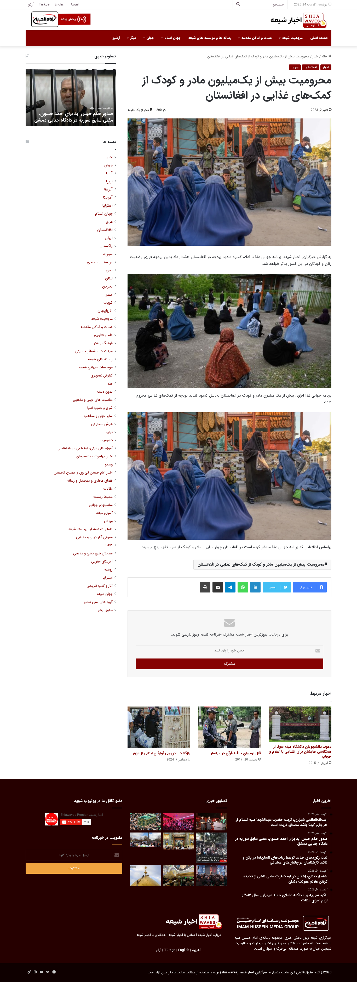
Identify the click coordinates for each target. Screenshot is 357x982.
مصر (109, 294)
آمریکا (108, 197)
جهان (150, 38)
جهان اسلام (172, 38)
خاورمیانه (106, 440)
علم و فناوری (103, 335)
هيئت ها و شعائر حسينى (94, 351)
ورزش (108, 521)
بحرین (107, 286)
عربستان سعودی (100, 262)
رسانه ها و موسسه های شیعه (209, 38)
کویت (108, 303)
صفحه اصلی (319, 38)
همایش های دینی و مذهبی (93, 553)
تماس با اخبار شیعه (182, 935)
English (60, 4)
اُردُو (30, 4)
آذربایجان (105, 311)
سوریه (108, 254)
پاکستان (106, 246)
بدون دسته (105, 391)
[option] (71, 97)
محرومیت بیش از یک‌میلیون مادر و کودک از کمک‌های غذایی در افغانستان (261, 564)
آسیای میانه (104, 513)
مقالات (108, 489)
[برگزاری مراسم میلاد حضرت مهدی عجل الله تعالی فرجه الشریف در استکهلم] (178, 821)
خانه (324, 56)
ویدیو (109, 464)
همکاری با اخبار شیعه (151, 935)
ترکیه (109, 432)
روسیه (108, 569)
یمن (109, 270)
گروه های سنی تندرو (98, 602)
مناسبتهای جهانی (101, 505)
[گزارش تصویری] (211, 848)
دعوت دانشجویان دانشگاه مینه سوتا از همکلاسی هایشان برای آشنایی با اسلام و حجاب (300, 751)
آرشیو (116, 38)
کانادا (109, 545)
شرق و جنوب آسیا (100, 408)
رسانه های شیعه (100, 359)
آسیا (109, 173)
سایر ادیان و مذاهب (98, 416)
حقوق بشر (105, 610)
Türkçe (44, 4)
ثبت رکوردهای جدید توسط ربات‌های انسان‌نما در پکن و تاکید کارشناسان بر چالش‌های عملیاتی (77, 113)
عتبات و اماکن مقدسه (256, 38)
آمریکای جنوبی (102, 561)
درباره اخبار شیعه (209, 935)
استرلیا (107, 205)
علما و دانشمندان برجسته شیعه (90, 529)
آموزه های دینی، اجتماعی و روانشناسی (85, 448)
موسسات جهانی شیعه (96, 367)
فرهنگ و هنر (103, 343)
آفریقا (108, 189)
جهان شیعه (105, 594)
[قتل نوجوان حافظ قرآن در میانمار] (229, 727)
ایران (109, 238)
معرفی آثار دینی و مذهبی (94, 537)
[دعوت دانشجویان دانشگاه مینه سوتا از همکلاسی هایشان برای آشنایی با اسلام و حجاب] (300, 724)
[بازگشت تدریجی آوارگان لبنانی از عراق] (159, 727)
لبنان (109, 278)
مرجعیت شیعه (292, 38)
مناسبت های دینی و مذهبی (93, 400)
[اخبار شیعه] (293, 20)
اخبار (315, 56)
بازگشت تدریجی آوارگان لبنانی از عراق (161, 753)
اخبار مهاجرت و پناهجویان (94, 456)
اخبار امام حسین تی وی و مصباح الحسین (83, 472)
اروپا (109, 181)
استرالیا (108, 577)
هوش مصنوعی (102, 424)
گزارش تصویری (101, 375)
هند (110, 383)
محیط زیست (103, 497)
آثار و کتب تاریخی (100, 586)
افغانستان (310, 67)
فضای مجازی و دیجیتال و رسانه (90, 480)
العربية (75, 4)
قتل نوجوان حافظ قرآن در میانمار (236, 753)
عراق (109, 222)
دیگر (133, 38)
